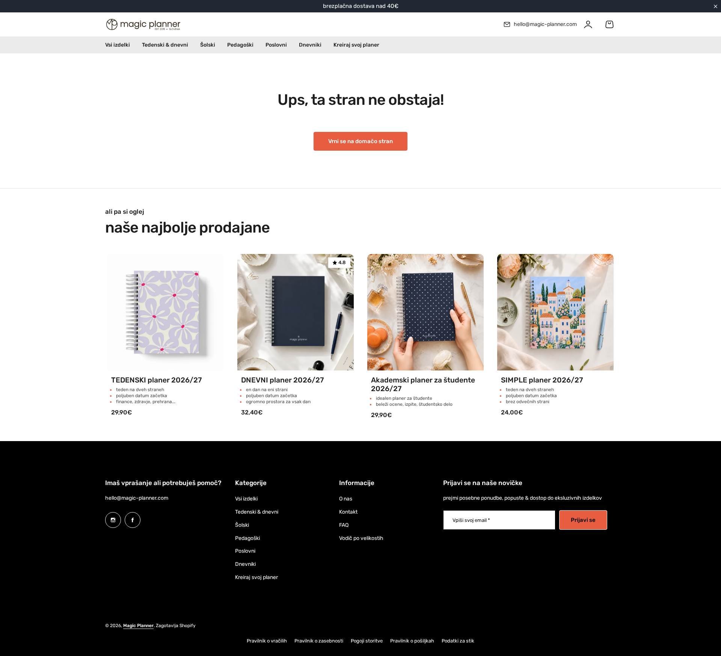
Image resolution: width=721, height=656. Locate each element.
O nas (345, 499)
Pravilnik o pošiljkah (412, 641)
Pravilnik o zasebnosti (318, 641)
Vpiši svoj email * (471, 520)
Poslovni (245, 551)
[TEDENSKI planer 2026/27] (165, 312)
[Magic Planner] (142, 24)
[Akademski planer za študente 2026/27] (425, 312)
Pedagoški (247, 538)
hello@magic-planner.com (136, 498)
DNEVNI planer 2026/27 (282, 380)
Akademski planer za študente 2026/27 (423, 384)
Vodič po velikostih (361, 538)
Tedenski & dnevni (256, 512)
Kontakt (348, 512)
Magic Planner (138, 625)
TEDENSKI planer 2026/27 (156, 380)
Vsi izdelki (246, 499)
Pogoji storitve (367, 641)
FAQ (343, 525)
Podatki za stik (458, 641)
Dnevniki (245, 564)
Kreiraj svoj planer (256, 577)
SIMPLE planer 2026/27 (542, 380)
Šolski (242, 525)
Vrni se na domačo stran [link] (360, 141)
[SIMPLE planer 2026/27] (555, 312)
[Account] (588, 24)
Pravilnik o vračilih (267, 641)
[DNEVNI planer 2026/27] (295, 312)
